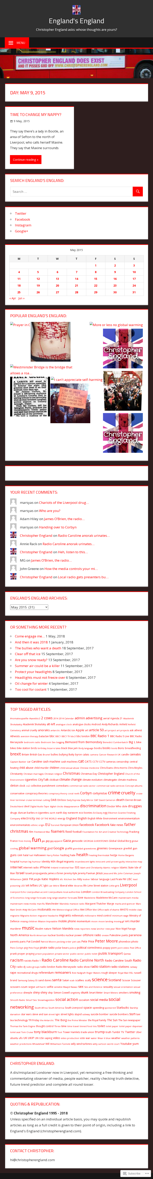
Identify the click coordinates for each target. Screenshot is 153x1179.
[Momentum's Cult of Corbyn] (30, 397)
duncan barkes (26, 812)
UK (25, 1038)
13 (57, 279)
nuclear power (74, 935)
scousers (15, 987)
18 (19, 285)
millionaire (90, 915)
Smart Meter (96, 992)
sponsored (110, 1007)
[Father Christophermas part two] (123, 391)
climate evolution (92, 779)
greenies (102, 848)
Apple (80, 730)
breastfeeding (133, 748)
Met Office (86, 909)
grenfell (127, 848)
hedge (113, 855)
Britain (25, 754)
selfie (50, 987)
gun (135, 848)
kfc (61, 879)
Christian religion (53, 773)
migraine (15, 915)
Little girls (114, 885)
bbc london (83, 736)
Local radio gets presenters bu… (83, 577)
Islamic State (127, 867)
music (28, 928)
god (50, 848)
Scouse (126, 980)
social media (99, 999)
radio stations (120, 966)
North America (19, 935)
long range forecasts (35, 897)
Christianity (16, 773)
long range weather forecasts (62, 897)
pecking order (64, 941)
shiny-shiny (40, 992)
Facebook (22, 219)
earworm (73, 812)
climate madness (127, 779)
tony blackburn (45, 1032)
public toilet (91, 953)
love (80, 897)
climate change (70, 779)
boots (114, 748)
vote (82, 1038)
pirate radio (47, 947)
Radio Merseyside (66, 966)
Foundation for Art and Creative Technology (105, 831)
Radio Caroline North (87, 960)
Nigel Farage (129, 928)
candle (125, 754)
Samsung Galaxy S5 (27, 980)
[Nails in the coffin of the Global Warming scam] (123, 434)
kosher (86, 879)
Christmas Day (89, 773)
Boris (121, 748)
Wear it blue (104, 1038)
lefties (34, 885)
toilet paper (112, 1026)
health (82, 854)
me (54, 909)
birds (34, 748)
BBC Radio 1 (99, 736)
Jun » (21, 298)
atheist (138, 730)
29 (95, 292)
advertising (94, 718)
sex (80, 986)
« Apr (12, 298)
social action (66, 999)
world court (113, 1044)
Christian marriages (34, 773)
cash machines (69, 761)
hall (31, 855)
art (86, 730)
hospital (14, 861)
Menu (21, 42)
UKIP (31, 1038)
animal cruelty (29, 730)
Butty (71, 754)
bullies (54, 754)
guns (13, 855)
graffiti (68, 848)
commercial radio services (110, 785)
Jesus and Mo (110, 873)
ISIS (77, 867)
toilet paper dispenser (130, 1026)
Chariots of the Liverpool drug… (64, 502)
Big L (132, 742)
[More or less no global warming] (116, 325)
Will (47, 1044)
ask (131, 730)
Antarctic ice (68, 730)
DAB (54, 800)
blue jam (73, 748)
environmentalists (20, 825)
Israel (20, 873)
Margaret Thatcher (95, 903)
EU (47, 824)
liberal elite (66, 885)
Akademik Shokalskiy (34, 724)
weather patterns (130, 1038)
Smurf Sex (31, 1000)
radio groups (32, 967)
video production (70, 1038)
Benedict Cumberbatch (115, 742)
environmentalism (129, 818)
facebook (86, 824)
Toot (60, 1032)
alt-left (51, 724)
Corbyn (86, 793)
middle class (135, 909)
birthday (42, 748)
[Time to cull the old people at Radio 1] (123, 349)
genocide (77, 841)
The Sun (112, 1020)
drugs (13, 812)
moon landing (105, 921)
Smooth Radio (17, 1000)
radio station (100, 966)
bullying (63, 754)
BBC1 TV (66, 736)
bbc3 (73, 736)
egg (105, 812)
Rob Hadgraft (79, 972)
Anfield (123, 724)
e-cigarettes (42, 812)
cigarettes (31, 779)
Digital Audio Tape (39, 806)
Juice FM (27, 879)
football (77, 831)
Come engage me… (30, 636)
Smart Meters (111, 992)
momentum (83, 921)
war (88, 1038)
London (86, 892)
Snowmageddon (46, 1000)
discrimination (93, 805)
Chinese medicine (89, 768)
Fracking (134, 831)
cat (81, 761)
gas (43, 841)
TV (122, 1032)
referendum (46, 972)
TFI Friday (33, 1020)
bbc (52, 736)
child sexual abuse (69, 768)
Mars (138, 903)
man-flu (41, 903)
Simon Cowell (62, 992)
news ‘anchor (98, 928)
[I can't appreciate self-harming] (77, 380)
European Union (69, 825)
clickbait (54, 779)
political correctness (89, 947)
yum (135, 1044)
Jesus (99, 873)
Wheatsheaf (38, 1044)
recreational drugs (27, 972)
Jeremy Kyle (70, 873)
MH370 (124, 909)
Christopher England (36, 535)
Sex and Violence (93, 987)
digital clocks (56, 806)
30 (115, 292)
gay (48, 841)
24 (134, 285)
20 (57, 285)
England (71, 818)
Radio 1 (36, 960)
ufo (21, 1038)
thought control (45, 1026)
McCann (32, 909)
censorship (122, 761)
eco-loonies (85, 812)
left (27, 885)
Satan (65, 980)
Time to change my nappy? (35, 114)
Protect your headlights (33, 671)
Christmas (71, 773)
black (64, 748)
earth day (61, 812)
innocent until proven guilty (110, 861)
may (25, 909)
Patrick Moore (48, 941)
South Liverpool (74, 1007)
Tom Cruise (27, 1032)
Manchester (52, 903)
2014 (55, 718)
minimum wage (120, 915)
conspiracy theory (57, 793)
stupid (78, 1014)
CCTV (95, 761)
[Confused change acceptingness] (70, 404)
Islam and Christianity (91, 867)
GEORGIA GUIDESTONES (95, 841)
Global (113, 841)
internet (16, 867)
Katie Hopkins (50, 879)
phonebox (124, 941)
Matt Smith (16, 909)
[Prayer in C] (20, 325)
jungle (37, 879)
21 (76, 285)
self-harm (41, 987)
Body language (85, 748)
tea (12, 1020)
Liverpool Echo (18, 892)
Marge (110, 903)
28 (76, 292)
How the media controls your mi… (71, 568)
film (31, 831)
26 (38, 292)
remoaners (63, 972)
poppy (106, 947)
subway (86, 1014)
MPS (127, 921)
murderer (15, 928)
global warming (32, 848)
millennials (78, 915)
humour (36, 861)
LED (23, 885)
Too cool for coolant (30, 689)
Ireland (54, 867)
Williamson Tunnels (60, 1044)
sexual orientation (123, 987)
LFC (41, 885)
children (54, 768)
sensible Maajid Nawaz (65, 987)
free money (25, 841)
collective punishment (43, 785)
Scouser (136, 980)
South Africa (41, 1007)
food (68, 831)
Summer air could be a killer (37, 665)
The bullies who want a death (38, 648)
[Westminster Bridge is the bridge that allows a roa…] (43, 370)
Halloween (40, 855)
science (100, 979)
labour (94, 879)
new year (110, 928)
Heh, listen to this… (73, 552)
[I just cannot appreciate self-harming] (51, 342)
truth (108, 1032)
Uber (139, 1032)
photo (134, 941)
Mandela (64, 903)
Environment (110, 818)
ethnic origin (37, 825)
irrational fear (66, 867)
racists (27, 960)
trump (100, 1032)
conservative (17, 793)
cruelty (128, 793)
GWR (19, 855)
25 (19, 292)
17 (134, 279)
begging (60, 742)
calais (86, 754)
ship (50, 992)
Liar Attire (54, 885)
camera (94, 754)
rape (13, 972)
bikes (13, 748)
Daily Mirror (87, 800)
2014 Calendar (66, 718)
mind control (104, 915)
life (85, 885)
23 (115, 285)
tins (95, 1026)
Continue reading (24, 159)
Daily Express (73, 800)
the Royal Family (97, 1020)
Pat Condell (33, 941)
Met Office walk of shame (106, 909)
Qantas (127, 953)
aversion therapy (29, 736)
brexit (15, 754)
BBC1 (58, 736)
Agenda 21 (116, 718)
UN (36, 1038)
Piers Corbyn (16, 947)
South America (56, 1007)
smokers (123, 992)
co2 (28, 785)
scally (88, 980)
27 (57, 292)
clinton (14, 785)
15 (95, 279)
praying (30, 953)
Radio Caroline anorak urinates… (84, 535)
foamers (58, 831)
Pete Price (87, 941)
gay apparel (56, 841)
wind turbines (84, 1044)
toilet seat (15, 1032)
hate (73, 855)
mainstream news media (23, 903)
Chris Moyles (135, 768)
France (14, 841)
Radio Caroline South (118, 960)
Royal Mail (123, 972)
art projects (123, 730)
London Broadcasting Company (108, 892)
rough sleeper (109, 972)
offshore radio (92, 935)
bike (138, 742)
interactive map (134, 861)
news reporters (82, 928)
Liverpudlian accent (37, 892)
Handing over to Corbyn (57, 527)
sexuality (108, 987)
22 (95, 285)
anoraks (44, 730)
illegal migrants (65, 861)
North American (38, 935)
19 (38, 285)
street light (54, 1014)
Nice (118, 928)
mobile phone (67, 921)
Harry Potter (53, 855)
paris (23, 941)
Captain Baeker (18, 761)
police (73, 947)
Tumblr (116, 1032)
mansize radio (77, 903)
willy (73, 1044)
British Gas (36, 754)
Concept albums (133, 785)
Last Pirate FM (118, 879)
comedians (62, 785)
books (107, 748)
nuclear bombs (56, 935)
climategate (110, 779)
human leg (25, 861)
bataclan (44, 736)
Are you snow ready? (31, 660)
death (120, 800)
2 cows (47, 718)
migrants (65, 915)
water (94, 1038)
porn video (123, 947)
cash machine (51, 761)
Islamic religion (111, 867)
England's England (76, 20)
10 (134, 272)
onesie (105, 935)
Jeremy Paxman (86, 873)
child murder (41, 768)
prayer (21, 953)
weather (116, 1038)
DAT (96, 800)
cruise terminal (34, 800)
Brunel (46, 754)
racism (16, 960)
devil (26, 806)
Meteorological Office (68, 909)
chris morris (120, 768)
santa (57, 979)
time (64, 1026)
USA (41, 1038)
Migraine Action (28, 915)
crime (114, 792)
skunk (84, 992)
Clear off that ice (27, 654)
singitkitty (75, 992)
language (104, 879)
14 (76, 279)
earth (52, 812)
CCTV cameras (107, 761)
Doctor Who (114, 806)
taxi (138, 1014)
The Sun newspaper (129, 1020)
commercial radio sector (82, 785)
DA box (61, 800)
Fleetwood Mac (42, 831)
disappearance (71, 806)
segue (31, 987)
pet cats (76, 941)
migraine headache (48, 915)
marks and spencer (125, 903)
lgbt (45, 885)
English (82, 818)
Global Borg (124, 841)
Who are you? (49, 510)
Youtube (126, 1044)
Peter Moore (106, 941)
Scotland (114, 980)
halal (25, 855)
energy (61, 818)
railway (133, 967)
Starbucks (123, 1007)
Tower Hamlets (71, 1032)
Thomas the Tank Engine (22, 1026)
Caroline (36, 761)
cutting (46, 800)
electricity (28, 818)
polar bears (62, 947)
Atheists (15, 736)
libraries (78, 885)
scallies (79, 980)
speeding (98, 1007)
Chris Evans (106, 768)
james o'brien (55, 873)
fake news (116, 825)
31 (134, 292)
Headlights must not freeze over (40, 677)
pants (125, 935)
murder (135, 921)
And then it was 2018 (31, 642)
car (29, 761)
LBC (129, 879)
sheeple (27, 992)
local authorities (71, 892)
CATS (88, 761)
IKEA (53, 861)
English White (95, 818)
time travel (73, 1026)
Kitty (79, 879)
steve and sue (40, 1014)
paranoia (135, 935)
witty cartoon (99, 1044)
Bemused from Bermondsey (83, 742)
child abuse (26, 768)
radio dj (21, 966)
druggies (135, 806)
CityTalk (43, 779)
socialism (84, 1000)
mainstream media (128, 897)
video (56, 1038)
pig (26, 947)
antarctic (55, 730)
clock (22, 785)
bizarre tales (53, 748)
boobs (98, 748)
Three (57, 1026)
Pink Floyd (33, 947)
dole (124, 806)
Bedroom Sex (48, 742)
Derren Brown (133, 800)
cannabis (135, 754)
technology (21, 1020)
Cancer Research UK (110, 754)
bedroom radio (32, 742)
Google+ (21, 231)
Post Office (135, 947)
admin (80, 718)
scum (24, 987)
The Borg (61, 1020)
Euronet (55, 825)
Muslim (39, 928)
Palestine (115, 935)
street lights (67, 1014)
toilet (101, 1026)
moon (94, 921)
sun (132, 1013)
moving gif (119, 921)
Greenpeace (116, 848)
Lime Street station (97, 885)
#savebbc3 (34, 718)
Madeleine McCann (107, 897)
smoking (134, 992)
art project (110, 730)
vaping (48, 1038)
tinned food (86, 1026)
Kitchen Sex (70, 879)
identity (46, 861)
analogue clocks (82, 724)
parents (14, 941)
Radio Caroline (55, 960)
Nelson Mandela (62, 928)
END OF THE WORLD (46, 818)
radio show (83, 966)
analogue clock (64, 724)
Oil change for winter (31, 683)
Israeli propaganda (36, 873)
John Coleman (125, 873)
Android (96, 724)
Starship (134, 1007)
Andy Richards (110, 724)
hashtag (64, 855)
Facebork (102, 824)
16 (115, 279)
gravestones (90, 848)
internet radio (31, 867)
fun (36, 840)
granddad (78, 848)
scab (72, 980)
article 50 (96, 730)
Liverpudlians (55, 892)
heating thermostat (99, 855)
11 (19, 279)
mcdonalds (44, 909)
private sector (62, 953)
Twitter (20, 213)
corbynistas (100, 793)
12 (38, 279)
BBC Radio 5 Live (119, 736)
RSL (131, 972)
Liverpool (128, 885)
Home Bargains (126, 855)
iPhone (45, 867)
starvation (15, 1014)
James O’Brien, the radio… (64, 519)
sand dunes (44, 980)
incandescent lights (85, 861)
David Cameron (107, 800)
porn (114, 947)
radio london (47, 966)
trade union (87, 1032)
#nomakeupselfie (19, 718)
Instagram (23, 225)
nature (47, 928)
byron (78, 754)
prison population (44, 953)
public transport (110, 953)
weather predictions (20, 1044)
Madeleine (89, 897)
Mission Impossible (47, 921)
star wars (26, 1014)
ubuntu (14, 1038)
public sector (77, 953)
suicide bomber (100, 1014)
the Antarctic (47, 1020)
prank (13, 953)
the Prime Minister (77, 1020)
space (87, 1007)
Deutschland (16, 806)
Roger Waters (93, 972)
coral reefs (73, 793)
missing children (28, 921)
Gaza (67, 840)
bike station (23, 748)
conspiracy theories (36, 793)
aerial (106, 718)
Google (58, 848)
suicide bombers (118, 1014)
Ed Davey (97, 812)
